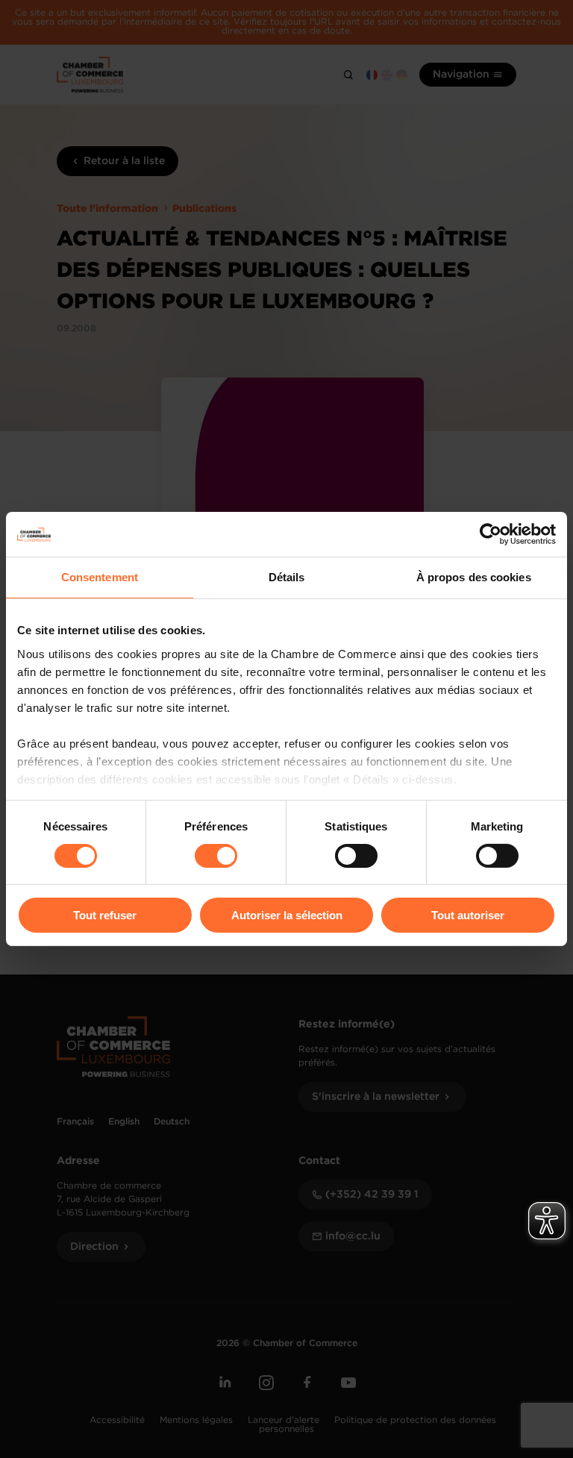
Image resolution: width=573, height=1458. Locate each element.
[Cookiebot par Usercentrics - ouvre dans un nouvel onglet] (490, 534)
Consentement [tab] (99, 577)
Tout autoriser (467, 915)
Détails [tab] (287, 577)
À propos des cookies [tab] (473, 577)
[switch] (216, 856)
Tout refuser (105, 915)
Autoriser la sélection (286, 915)
